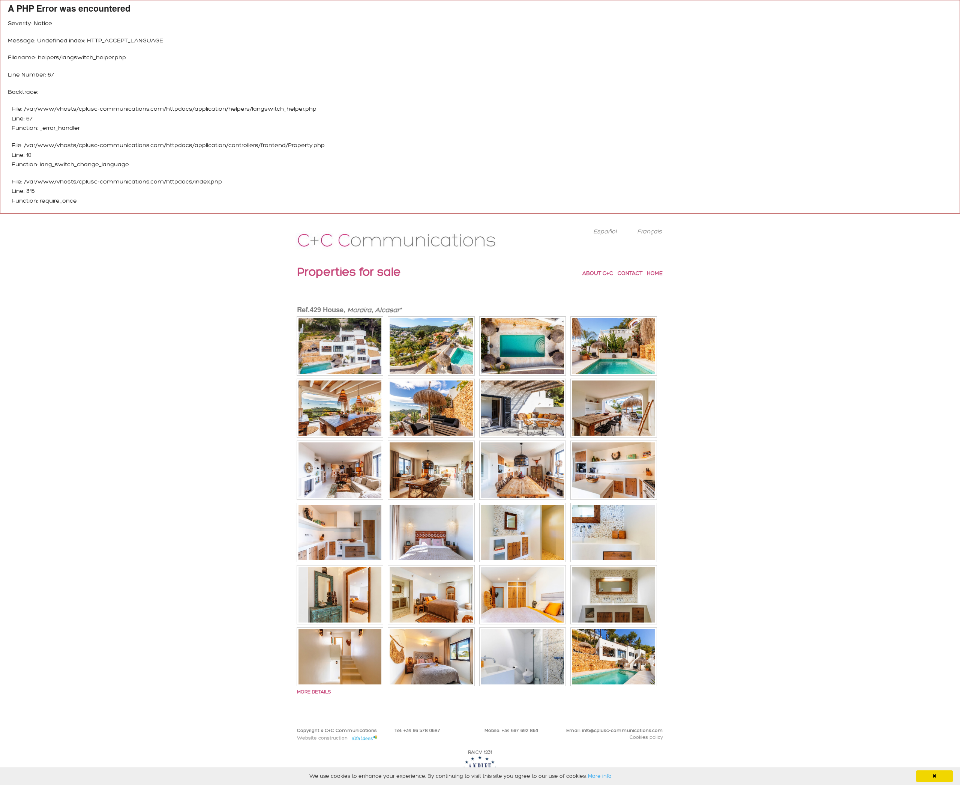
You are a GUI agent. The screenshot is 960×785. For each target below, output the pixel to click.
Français (649, 231)
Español (604, 231)
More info (600, 776)
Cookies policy (646, 737)
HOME (655, 273)
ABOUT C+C (597, 273)
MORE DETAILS (314, 692)
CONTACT (630, 273)
